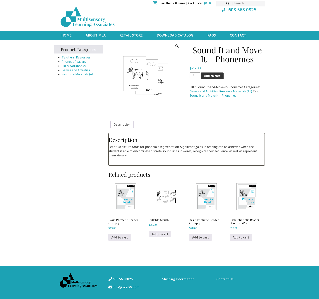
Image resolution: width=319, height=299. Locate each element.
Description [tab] (122, 124)
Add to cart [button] (119, 237)
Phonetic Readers (74, 62)
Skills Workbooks (74, 66)
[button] (177, 46)
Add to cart (212, 76)
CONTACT (238, 35)
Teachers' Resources (76, 57)
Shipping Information (178, 279)
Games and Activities (76, 70)
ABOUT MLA (96, 35)
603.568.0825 (241, 9)
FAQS (211, 35)
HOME (66, 35)
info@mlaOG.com (125, 287)
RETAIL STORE (131, 35)
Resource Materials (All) (78, 74)
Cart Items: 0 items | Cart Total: (185, 3)
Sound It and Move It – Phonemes (213, 96)
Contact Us (225, 279)
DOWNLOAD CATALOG (175, 35)
